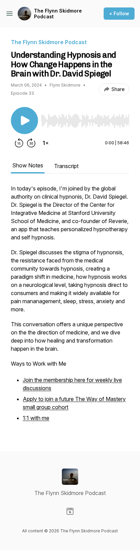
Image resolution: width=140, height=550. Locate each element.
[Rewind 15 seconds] (19, 143)
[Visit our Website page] (70, 511)
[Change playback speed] (45, 143)
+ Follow (119, 13)
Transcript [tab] (66, 166)
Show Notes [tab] (27, 165)
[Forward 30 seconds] (31, 143)
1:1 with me (36, 418)
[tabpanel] (70, 307)
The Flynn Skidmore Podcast (58, 14)
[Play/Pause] (24, 120)
